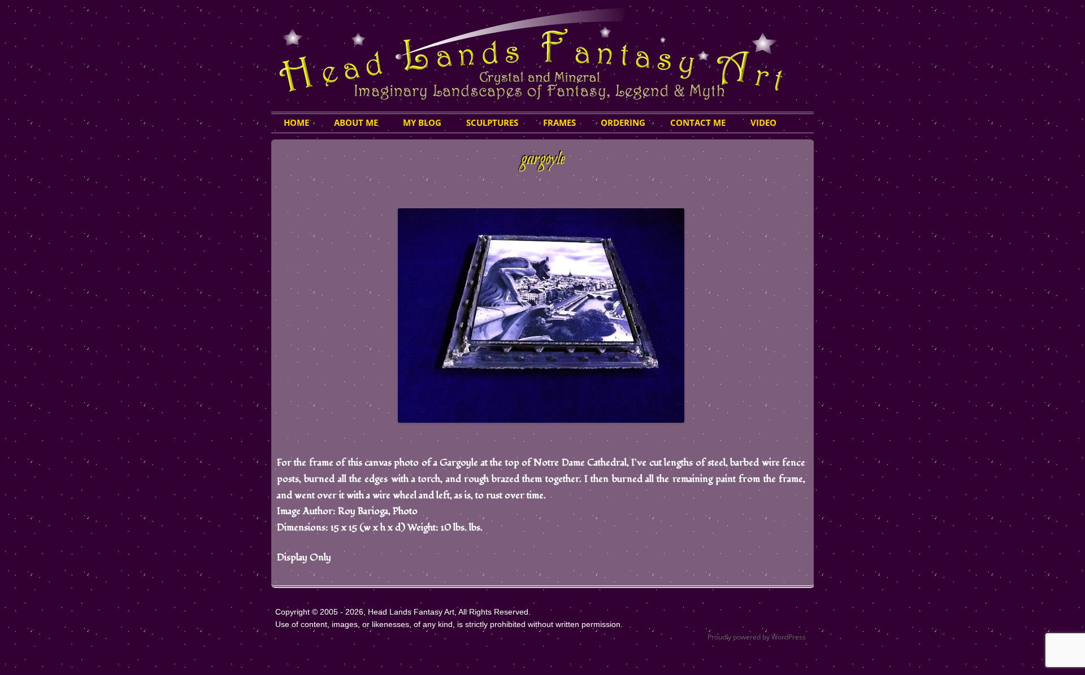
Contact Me (698, 122)
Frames (559, 122)
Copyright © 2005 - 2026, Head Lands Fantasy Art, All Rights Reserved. (403, 611)
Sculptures (492, 122)
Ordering (623, 122)
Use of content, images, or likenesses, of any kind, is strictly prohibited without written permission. (449, 624)
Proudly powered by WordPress (757, 637)
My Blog (422, 122)
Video (763, 122)
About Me (356, 122)
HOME (296, 122)
